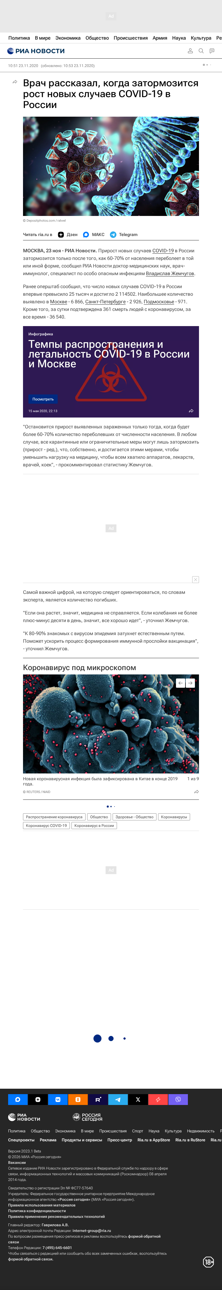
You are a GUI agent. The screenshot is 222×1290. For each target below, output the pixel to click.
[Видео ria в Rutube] (98, 1099)
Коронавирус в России (94, 825)
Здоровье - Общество (135, 817)
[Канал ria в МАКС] (18, 1099)
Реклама (48, 1140)
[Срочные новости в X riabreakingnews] (158, 1099)
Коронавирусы (174, 817)
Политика (16, 1131)
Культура (173, 1131)
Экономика (65, 1131)
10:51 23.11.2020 (23, 65)
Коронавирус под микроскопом (79, 667)
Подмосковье (159, 301)
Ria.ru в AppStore (154, 1140)
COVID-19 (163, 250)
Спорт (137, 1131)
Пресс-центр (119, 1140)
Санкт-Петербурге (105, 301)
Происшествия (113, 1131)
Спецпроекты (21, 1140)
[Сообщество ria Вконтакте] (58, 1099)
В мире (87, 1131)
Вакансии (17, 1162)
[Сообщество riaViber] (178, 1099)
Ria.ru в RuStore (190, 1140)
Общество (99, 817)
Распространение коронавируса (54, 817)
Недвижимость (201, 1131)
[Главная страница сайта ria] (35, 51)
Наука (154, 1131)
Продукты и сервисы (82, 1140)
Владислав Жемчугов (170, 273)
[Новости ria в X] (138, 1099)
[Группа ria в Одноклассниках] (78, 1099)
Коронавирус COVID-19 (46, 825)
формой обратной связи (30, 1259)
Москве (58, 301)
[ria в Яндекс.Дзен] (38, 1099)
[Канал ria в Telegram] (118, 1099)
